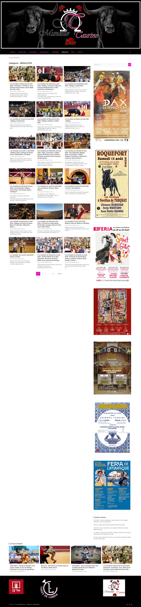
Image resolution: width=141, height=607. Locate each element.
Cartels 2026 (22, 52)
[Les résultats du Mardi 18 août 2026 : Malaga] (77, 109)
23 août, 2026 (13, 91)
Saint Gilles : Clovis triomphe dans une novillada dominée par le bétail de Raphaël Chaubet (85, 567)
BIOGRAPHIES (44, 52)
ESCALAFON (32, 52)
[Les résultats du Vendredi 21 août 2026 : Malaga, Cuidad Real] (77, 74)
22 (53, 273)
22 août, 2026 (40, 91)
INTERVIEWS (55, 52)
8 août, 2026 (68, 225)
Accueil (12, 52)
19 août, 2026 (40, 124)
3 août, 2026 (13, 258)
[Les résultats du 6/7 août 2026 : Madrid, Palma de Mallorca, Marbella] (77, 211)
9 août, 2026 (40, 228)
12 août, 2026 (68, 190)
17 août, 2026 (40, 160)
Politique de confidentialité (33, 604)
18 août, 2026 (68, 122)
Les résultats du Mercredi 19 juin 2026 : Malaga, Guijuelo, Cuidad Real (48, 120)
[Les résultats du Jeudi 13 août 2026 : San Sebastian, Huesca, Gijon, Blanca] (49, 176)
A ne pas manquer (16, 543)
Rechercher (129, 64)
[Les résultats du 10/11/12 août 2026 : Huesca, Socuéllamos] (77, 176)
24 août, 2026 (13, 571)
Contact (80, 52)
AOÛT (11, 562)
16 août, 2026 (68, 160)
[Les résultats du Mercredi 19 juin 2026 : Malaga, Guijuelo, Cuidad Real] (49, 109)
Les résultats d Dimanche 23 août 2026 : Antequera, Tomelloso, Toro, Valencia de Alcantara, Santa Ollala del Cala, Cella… (116, 567)
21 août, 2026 (68, 87)
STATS (73, 52)
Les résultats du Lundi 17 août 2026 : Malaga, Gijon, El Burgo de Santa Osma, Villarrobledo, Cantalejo (22, 152)
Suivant (59, 273)
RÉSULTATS (65, 52)
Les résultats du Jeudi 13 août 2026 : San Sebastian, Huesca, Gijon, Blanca (49, 188)
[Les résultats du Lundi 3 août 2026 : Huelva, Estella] (22, 245)
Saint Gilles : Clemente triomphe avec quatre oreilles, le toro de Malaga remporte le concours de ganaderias (22, 567)
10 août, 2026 (13, 228)
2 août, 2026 (40, 262)
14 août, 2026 (13, 193)
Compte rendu (17, 562)
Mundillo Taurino (21, 91)
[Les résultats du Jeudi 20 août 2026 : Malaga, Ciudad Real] (22, 109)
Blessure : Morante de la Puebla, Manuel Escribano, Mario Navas (109, 524)
